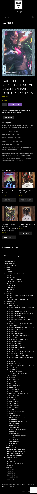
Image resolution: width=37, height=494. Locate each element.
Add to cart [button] (9, 200)
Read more (25, 233)
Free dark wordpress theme (27, 491)
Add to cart (14, 104)
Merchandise (17, 112)
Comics (17, 110)
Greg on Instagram (28, 484)
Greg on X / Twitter (8, 486)
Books (12, 110)
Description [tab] (8, 117)
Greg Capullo (17, 484)
